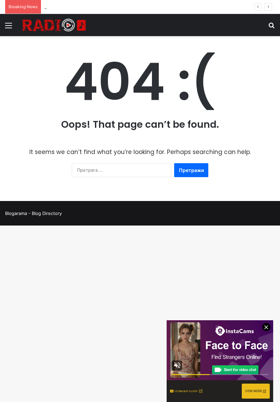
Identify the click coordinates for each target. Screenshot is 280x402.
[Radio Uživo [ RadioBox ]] (54, 25)
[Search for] (271, 27)
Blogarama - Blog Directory (33, 213)
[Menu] (8, 27)
